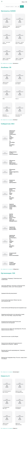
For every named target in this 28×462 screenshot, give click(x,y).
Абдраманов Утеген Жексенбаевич (10, 153)
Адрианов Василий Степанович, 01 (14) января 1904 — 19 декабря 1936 (10, 241)
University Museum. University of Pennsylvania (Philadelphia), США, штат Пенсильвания (13, 286)
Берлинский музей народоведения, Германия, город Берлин (13, 351)
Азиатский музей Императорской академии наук (13, 307)
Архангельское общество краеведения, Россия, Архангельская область (13, 329)
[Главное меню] (26, 2)
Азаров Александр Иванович (10, 263)
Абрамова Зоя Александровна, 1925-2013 (10, 172)
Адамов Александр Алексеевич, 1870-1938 (10, 206)
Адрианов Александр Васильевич (10, 228)
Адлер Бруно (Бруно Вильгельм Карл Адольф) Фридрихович (10, 217)
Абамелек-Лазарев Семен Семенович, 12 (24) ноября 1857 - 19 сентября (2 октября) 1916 (10, 138)
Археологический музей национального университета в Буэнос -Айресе (11, 344)
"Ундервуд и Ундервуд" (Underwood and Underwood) (11, 279)
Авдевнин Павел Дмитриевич (10, 181)
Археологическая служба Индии (9, 336)
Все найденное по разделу (9, 63)
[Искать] (22, 6)
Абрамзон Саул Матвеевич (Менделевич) (10, 162)
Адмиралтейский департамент (9, 293)
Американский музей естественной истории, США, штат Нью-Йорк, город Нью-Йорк (12, 315)
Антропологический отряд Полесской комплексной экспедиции (11, 322)
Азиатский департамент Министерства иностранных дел (11, 300)
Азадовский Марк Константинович (10, 254)
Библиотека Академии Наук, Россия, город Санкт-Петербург (14, 358)
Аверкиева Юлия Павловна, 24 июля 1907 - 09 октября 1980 (10, 194)
